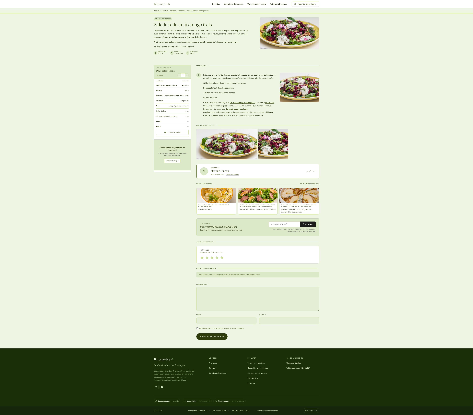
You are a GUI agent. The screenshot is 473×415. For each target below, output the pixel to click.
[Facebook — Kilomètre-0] (162, 387)
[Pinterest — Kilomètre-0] (156, 387)
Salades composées (177, 11)
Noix (158, 106)
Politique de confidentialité (298, 368)
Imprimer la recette (173, 132)
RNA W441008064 (219, 411)
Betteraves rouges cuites (166, 85)
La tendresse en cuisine (237, 109)
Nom (198, 315)
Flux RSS (251, 383)
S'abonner (308, 224)
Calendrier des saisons (233, 4)
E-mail (262, 315)
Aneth (158, 121)
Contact (212, 368)
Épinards (159, 95)
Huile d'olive (161, 111)
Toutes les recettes (256, 363)
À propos (213, 363)
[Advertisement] (172, 154)
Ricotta (159, 90)
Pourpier (159, 101)
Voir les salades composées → (309, 183)
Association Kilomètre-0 (197, 411)
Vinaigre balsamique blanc (167, 116)
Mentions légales (293, 363)
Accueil (157, 11)
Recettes (216, 4)
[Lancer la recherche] (295, 4)
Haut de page (310, 410)
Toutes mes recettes (232, 174)
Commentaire (202, 284)
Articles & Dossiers (278, 4)
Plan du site (252, 378)
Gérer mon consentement (267, 410)
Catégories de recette (256, 4)
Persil (158, 126)
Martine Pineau (220, 170)
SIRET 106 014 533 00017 (240, 411)
